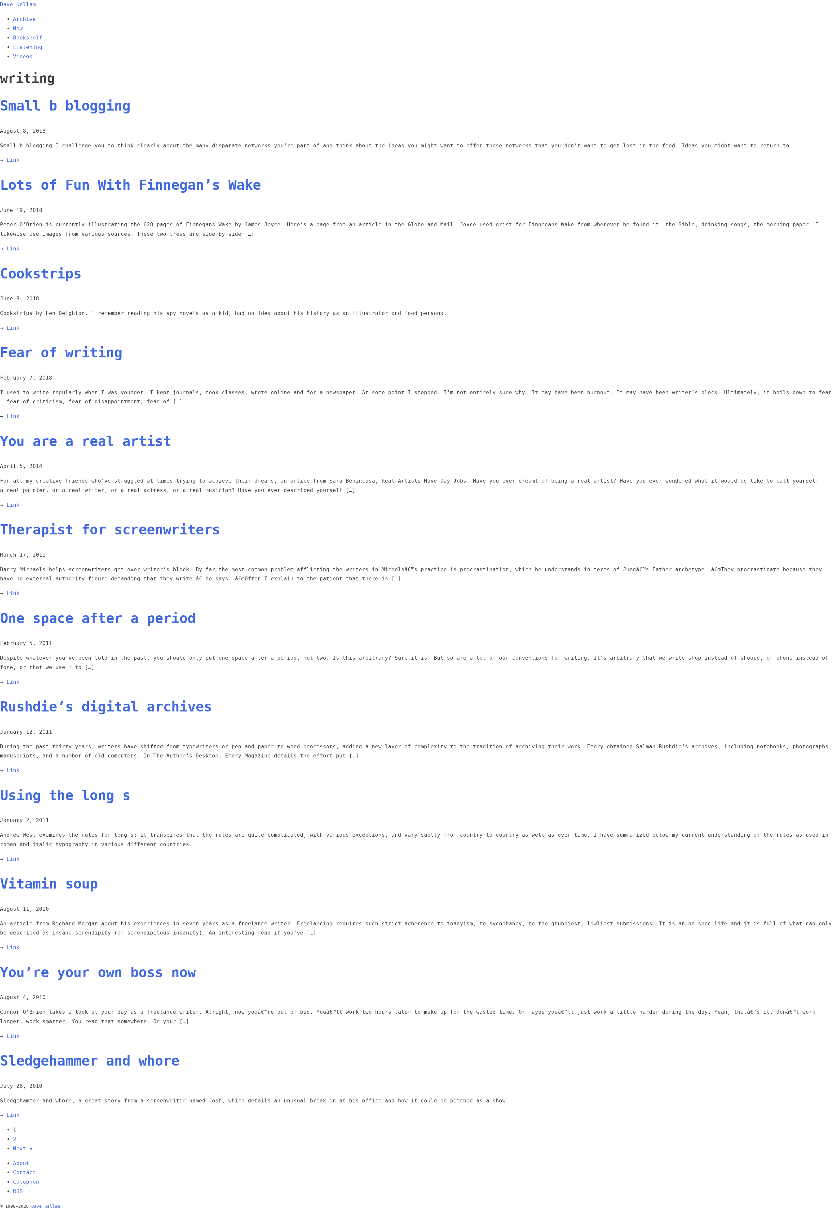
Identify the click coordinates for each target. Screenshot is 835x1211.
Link (13, 160)
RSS (18, 1191)
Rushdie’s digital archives (106, 707)
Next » (23, 1148)
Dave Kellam (18, 4)
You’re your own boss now (98, 972)
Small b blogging (65, 106)
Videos (23, 56)
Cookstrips (41, 274)
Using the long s (65, 795)
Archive (24, 19)
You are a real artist (85, 441)
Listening (27, 47)
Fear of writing (61, 353)
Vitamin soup (49, 884)
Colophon (26, 1182)
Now (18, 28)
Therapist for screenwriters (110, 530)
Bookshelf (27, 38)
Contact (24, 1172)
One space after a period (98, 618)
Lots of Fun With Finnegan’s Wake (130, 185)
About (21, 1163)
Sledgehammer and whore (89, 1061)
